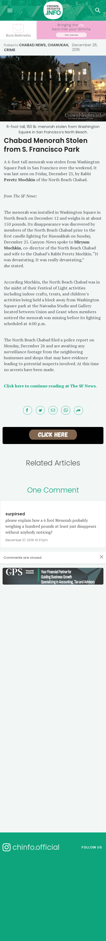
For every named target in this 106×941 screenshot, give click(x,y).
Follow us (92, 847)
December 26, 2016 (85, 47)
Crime (9, 49)
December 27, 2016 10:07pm (26, 540)
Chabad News (32, 45)
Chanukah (58, 45)
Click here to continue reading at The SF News (50, 386)
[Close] (101, 557)
